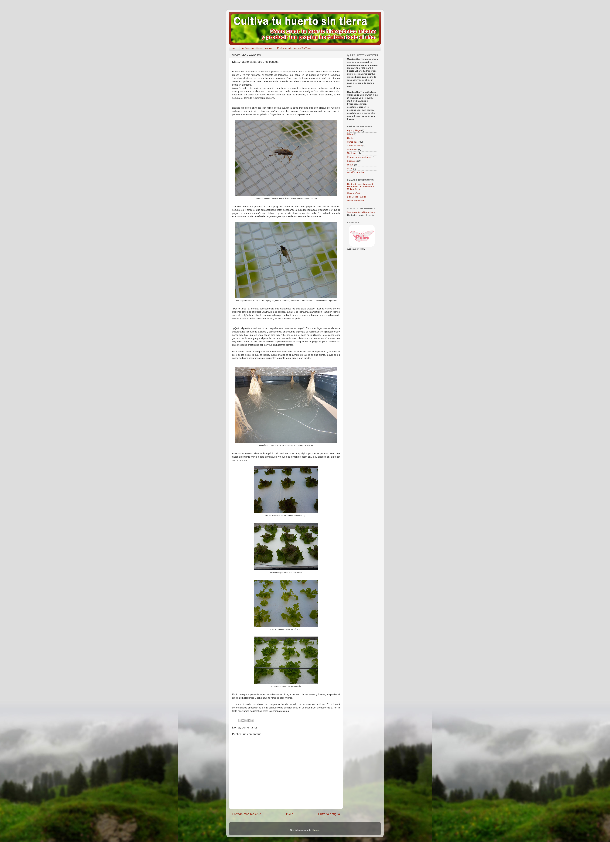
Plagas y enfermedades (359, 157)
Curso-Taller (353, 142)
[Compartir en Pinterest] (252, 720)
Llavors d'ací (353, 193)
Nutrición (351, 153)
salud (349, 168)
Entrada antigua (329, 814)
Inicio (234, 48)
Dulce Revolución (356, 200)
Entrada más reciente (246, 814)
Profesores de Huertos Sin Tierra (294, 48)
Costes (350, 138)
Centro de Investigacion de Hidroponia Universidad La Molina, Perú (360, 186)
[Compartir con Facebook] (249, 720)
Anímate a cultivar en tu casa (257, 48)
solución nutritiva (355, 172)
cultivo (350, 165)
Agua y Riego (354, 130)
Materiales (352, 149)
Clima (350, 134)
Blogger (315, 830)
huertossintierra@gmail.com (361, 212)
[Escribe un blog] (243, 720)
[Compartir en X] (246, 720)
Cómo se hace (354, 145)
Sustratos (352, 161)
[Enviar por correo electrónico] (240, 720)
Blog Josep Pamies (356, 197)
